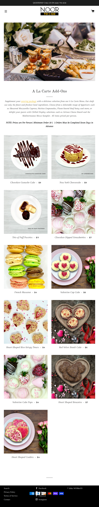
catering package (28, 101)
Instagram (42, 499)
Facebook (42, 488)
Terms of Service (11, 496)
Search (6, 488)
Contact (7, 499)
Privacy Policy (9, 492)
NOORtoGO (77, 488)
